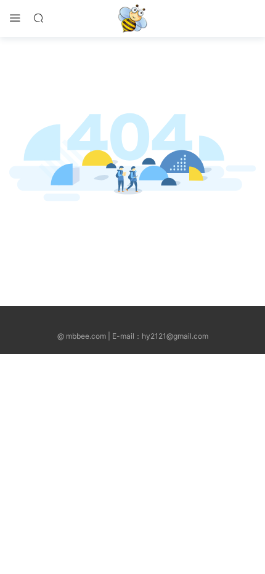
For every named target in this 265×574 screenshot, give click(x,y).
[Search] (38, 18)
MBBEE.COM (132, 18)
